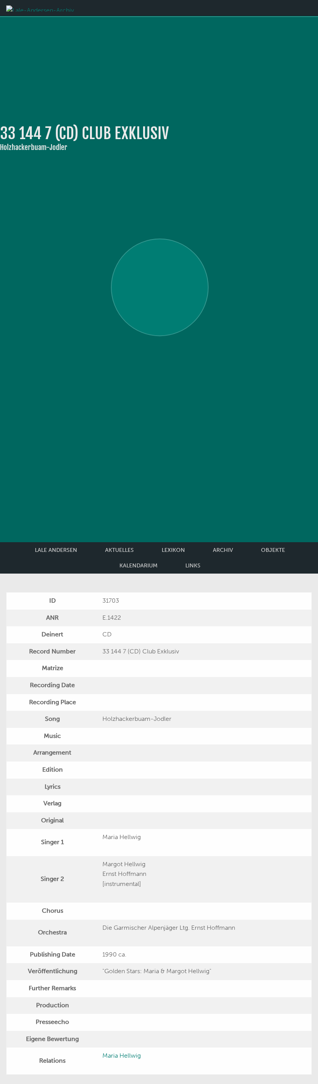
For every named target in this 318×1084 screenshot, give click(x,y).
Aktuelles (119, 550)
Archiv (223, 550)
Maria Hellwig (121, 1055)
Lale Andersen (56, 550)
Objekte (273, 550)
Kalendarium (138, 565)
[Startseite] (40, 8)
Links (192, 565)
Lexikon (173, 550)
